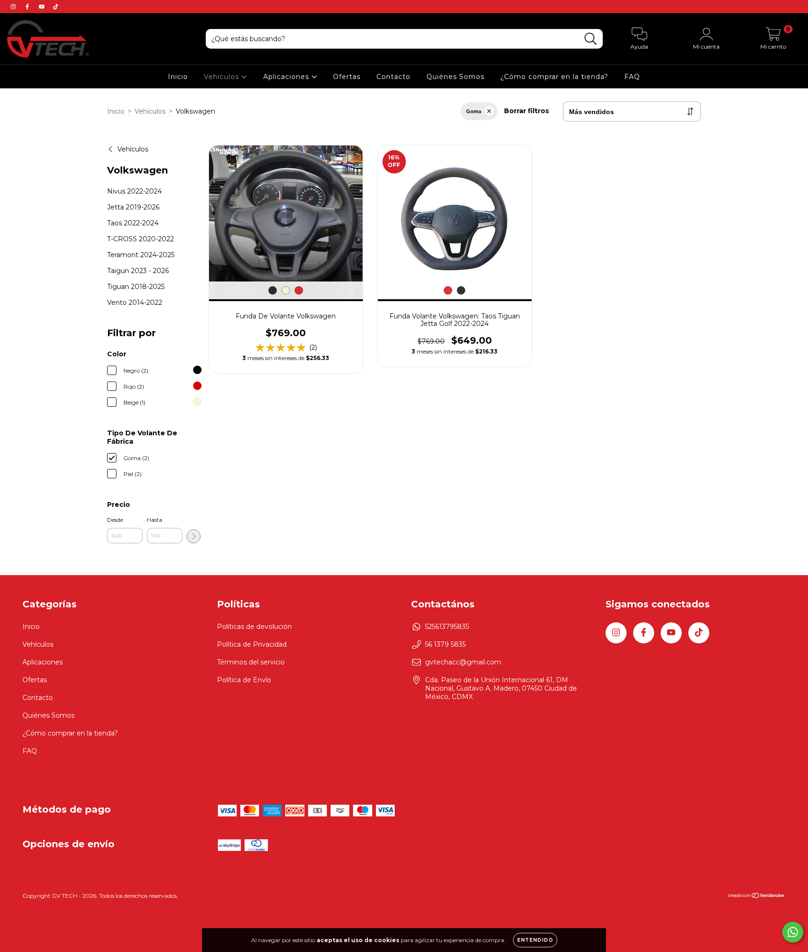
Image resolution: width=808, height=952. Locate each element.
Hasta (154, 519)
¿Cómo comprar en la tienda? (554, 76)
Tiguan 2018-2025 (136, 286)
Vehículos (222, 76)
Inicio (178, 76)
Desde (115, 519)
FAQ (632, 76)
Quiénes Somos (455, 76)
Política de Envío (244, 680)
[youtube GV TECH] (43, 6)
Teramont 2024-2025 (140, 255)
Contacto (393, 76)
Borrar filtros (526, 111)
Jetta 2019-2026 (133, 207)
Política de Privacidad (252, 644)
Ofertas (347, 76)
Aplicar (194, 536)
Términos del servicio (251, 662)
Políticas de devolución (254, 626)
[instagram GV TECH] (14, 6)
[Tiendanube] (756, 896)
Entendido (535, 940)
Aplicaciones (287, 76)
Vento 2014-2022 (134, 302)
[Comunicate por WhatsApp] (792, 932)
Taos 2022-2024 (133, 223)
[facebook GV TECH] (28, 6)
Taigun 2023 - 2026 (138, 271)
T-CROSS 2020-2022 (140, 239)
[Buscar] (591, 39)
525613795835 (447, 626)
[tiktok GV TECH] (56, 6)
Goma (473, 111)
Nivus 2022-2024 (134, 191)
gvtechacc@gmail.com (463, 662)
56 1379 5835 (445, 644)
